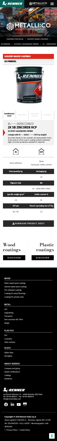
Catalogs (7, 375)
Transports (8, 316)
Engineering (8, 313)
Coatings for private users (14, 297)
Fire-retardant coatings (13, 290)
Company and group (12, 368)
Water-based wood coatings (14, 283)
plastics (9, 330)
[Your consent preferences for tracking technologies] (52, 436)
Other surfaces (9, 342)
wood (7, 278)
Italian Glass (8, 352)
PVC (5, 335)
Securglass (8, 356)
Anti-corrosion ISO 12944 (13, 319)
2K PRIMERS (6, 44)
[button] (52, 3)
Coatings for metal (16, 39)
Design (6, 323)
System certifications (12, 372)
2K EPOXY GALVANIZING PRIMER (27, 44)
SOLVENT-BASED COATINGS (39, 39)
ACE (5, 309)
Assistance (8, 379)
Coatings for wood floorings (14, 293)
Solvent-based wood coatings (15, 287)
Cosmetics (8, 339)
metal (7, 304)
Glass (7, 348)
